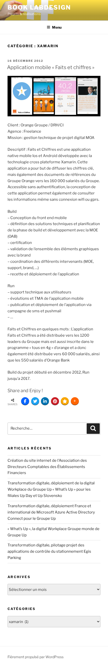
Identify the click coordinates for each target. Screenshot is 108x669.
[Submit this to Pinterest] (55, 401)
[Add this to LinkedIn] (45, 401)
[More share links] (75, 401)
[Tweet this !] (35, 401)
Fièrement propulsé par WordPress (36, 657)
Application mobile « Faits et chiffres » (50, 67)
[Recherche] (93, 428)
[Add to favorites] (65, 401)
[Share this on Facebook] (25, 401)
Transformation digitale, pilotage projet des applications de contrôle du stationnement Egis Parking (49, 551)
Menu (57, 27)
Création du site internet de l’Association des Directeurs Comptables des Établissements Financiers (47, 466)
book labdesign (39, 7)
